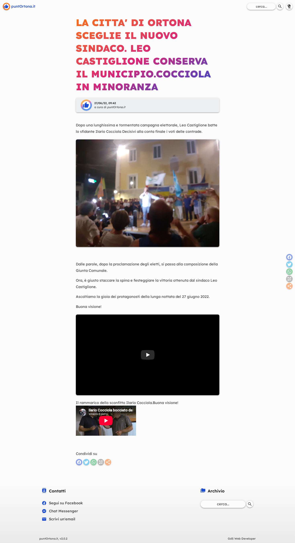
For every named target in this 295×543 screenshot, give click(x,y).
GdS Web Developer (242, 538)
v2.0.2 (53, 538)
